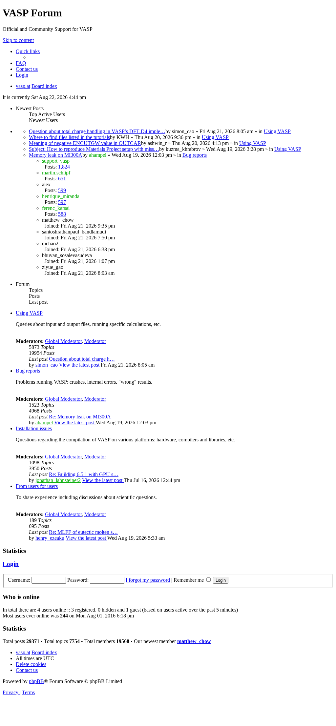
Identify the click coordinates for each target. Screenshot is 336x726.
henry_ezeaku (49, 538)
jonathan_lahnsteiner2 (58, 480)
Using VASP (277, 131)
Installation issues (34, 428)
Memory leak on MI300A (55, 155)
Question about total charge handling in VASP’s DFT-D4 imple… (97, 131)
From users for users (37, 486)
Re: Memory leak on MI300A (80, 416)
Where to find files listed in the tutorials (69, 137)
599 (62, 190)
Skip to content (18, 40)
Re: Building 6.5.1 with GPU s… (83, 474)
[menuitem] (21, 63)
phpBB (36, 681)
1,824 (64, 167)
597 (62, 202)
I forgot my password (148, 580)
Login (11, 563)
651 (62, 178)
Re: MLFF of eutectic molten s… (83, 532)
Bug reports (194, 155)
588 (62, 214)
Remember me (189, 580)
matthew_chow (194, 641)
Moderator (95, 341)
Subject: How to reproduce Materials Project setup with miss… (94, 149)
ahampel (44, 422)
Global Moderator (63, 341)
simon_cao (46, 365)
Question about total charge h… (82, 359)
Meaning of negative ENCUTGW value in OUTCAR (85, 143)
